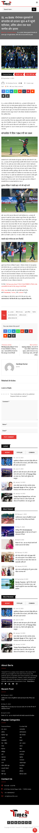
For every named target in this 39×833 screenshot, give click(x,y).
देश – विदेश (4, 743)
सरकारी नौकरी (5, 768)
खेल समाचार (23, 735)
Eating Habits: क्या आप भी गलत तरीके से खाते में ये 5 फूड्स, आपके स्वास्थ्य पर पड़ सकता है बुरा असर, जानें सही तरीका (30, 351)
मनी (2, 754)
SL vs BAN (11, 312)
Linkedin (20, 292)
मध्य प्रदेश (22, 751)
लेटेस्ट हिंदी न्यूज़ (30, 74)
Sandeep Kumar (22, 364)
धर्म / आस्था (22, 743)
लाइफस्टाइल (23, 763)
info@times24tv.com (11, 796)
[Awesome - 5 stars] (8, 394)
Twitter (13, 292)
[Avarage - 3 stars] (5, 394)
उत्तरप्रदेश (22, 729)
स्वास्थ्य (3, 771)
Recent (7, 452)
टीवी (21, 737)
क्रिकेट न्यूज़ (19, 74)
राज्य (2, 763)
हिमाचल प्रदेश (23, 774)
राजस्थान (22, 760)
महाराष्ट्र (3, 757)
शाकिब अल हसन (22, 315)
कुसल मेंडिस (27, 312)
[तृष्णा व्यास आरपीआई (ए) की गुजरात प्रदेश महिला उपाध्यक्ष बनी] (7, 571)
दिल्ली (21, 740)
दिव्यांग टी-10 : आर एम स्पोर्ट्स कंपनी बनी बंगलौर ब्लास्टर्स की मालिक (17, 715)
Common (31, 452)
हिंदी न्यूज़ (3, 774)
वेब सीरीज (22, 765)
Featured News (11, 32)
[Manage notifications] (34, 829)
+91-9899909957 (10, 792)
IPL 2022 (4, 729)
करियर (3, 732)
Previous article (6, 345)
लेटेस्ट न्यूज (4, 290)
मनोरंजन (22, 754)
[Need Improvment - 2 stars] (3, 394)
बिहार (21, 749)
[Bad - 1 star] (1, 394)
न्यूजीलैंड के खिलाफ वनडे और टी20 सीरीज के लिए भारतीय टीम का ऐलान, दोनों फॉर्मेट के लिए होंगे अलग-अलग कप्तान (25, 463)
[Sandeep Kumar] (21, 83)
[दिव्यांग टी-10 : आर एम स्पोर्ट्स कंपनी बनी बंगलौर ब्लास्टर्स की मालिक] (7, 544)
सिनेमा (21, 768)
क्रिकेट (34, 312)
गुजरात (3, 737)
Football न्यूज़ (23, 726)
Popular (19, 452)
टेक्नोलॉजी (3, 740)
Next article (33, 345)
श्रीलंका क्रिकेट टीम (12, 318)
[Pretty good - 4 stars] (7, 394)
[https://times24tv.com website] (19, 83)
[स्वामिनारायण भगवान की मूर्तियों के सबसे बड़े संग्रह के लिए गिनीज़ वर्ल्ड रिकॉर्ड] (7, 519)
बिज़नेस (3, 749)
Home (4, 32)
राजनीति (3, 760)
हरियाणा (21, 771)
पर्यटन (21, 746)
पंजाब (2, 746)
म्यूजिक (21, 757)
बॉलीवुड (3, 751)
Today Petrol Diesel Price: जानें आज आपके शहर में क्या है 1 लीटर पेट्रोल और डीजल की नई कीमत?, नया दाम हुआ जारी (25, 499)
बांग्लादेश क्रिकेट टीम (12, 315)
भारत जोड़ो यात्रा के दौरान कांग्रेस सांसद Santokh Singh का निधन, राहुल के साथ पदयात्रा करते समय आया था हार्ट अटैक (25, 487)
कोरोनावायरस (23, 732)
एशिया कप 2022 (19, 312)
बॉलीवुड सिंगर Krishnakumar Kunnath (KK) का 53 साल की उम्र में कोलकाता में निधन (25, 532)
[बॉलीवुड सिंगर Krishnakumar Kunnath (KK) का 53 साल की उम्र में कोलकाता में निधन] (7, 531)
